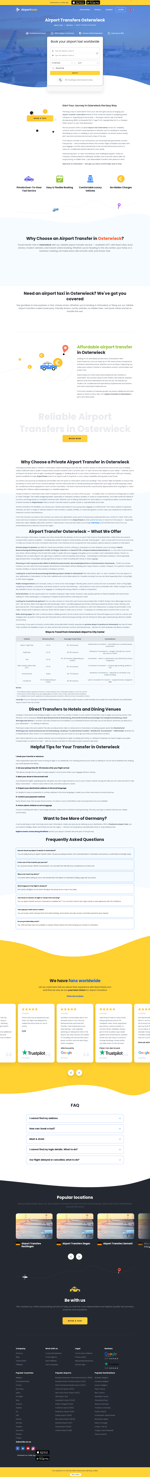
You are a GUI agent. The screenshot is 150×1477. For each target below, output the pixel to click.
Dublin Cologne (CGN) (64, 1404)
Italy (17, 1400)
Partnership (85, 10)
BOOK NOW (75, 438)
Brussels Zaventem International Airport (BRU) (74, 1377)
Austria (18, 1419)
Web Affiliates (51, 1361)
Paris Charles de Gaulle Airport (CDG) (70, 1385)
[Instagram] (33, 1448)
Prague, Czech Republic (104, 1430)
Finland (19, 1434)
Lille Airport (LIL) (61, 1396)
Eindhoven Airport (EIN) (64, 1411)
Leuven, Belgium (101, 1385)
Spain (18, 1393)
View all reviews (75, 996)
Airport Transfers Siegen (76, 1243)
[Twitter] (23, 1448)
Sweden (19, 1426)
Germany (69, 25)
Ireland (18, 1408)
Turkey (18, 1438)
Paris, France (100, 1389)
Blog (17, 1357)
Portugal (19, 1396)
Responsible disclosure (84, 1361)
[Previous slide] (71, 1073)
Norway (19, 1423)
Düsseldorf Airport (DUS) (65, 1400)
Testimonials (21, 1361)
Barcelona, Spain (101, 1419)
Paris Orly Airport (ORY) (64, 1389)
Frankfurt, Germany (103, 1408)
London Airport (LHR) (63, 1430)
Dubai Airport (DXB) (63, 1426)
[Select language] (131, 9)
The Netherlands (22, 1381)
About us (19, 1353)
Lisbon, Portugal (101, 1423)
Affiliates (19, 1364)
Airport (29, 10)
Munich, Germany (102, 1404)
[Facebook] (17, 1448)
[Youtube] (28, 1448)
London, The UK (101, 1426)
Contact (109, 10)
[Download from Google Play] (93, 2)
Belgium (19, 1377)
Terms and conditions (83, 1353)
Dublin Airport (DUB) (63, 1415)
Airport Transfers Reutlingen (31, 1245)
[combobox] (69, 51)
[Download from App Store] (78, 2)
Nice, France (100, 1393)
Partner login (80, 1364)
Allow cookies (75, 1474)
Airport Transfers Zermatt (118, 1243)
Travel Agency (51, 1357)
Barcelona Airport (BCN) (65, 1419)
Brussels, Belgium (101, 1377)
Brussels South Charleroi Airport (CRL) (70, 1381)
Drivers (98, 10)
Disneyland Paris (101, 1400)
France (19, 1385)
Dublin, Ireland (100, 1411)
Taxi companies (51, 1364)
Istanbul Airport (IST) (63, 1423)
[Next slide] (79, 1073)
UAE (17, 1415)
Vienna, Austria (101, 1434)
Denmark (19, 1430)
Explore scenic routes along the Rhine (32, 831)
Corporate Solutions (53, 1353)
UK (17, 1411)
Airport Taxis (58, 25)
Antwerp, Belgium (102, 1381)
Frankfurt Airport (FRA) (64, 1408)
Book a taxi (40, 118)
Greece (19, 1404)
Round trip (60, 68)
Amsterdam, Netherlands (105, 1415)
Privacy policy (80, 1357)
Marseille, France (101, 1396)
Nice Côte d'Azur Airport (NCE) (67, 1393)
